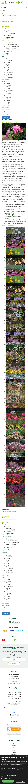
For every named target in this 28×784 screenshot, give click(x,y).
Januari (9, 59)
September (10, 72)
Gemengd (10, 90)
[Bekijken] (26, 2)
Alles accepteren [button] (7, 781)
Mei (8, 66)
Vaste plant (10, 37)
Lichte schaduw (11, 48)
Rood (8, 100)
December (10, 77)
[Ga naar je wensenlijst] (22, 2)
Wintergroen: (6, 109)
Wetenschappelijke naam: (9, 15)
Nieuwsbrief (14, 754)
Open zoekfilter (7, 14)
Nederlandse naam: (7, 22)
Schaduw (9, 51)
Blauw (9, 85)
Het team (14, 750)
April (8, 64)
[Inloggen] (5, 2)
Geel (8, 88)
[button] (14, 778)
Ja (7, 111)
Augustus (10, 71)
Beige (8, 83)
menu (2, 2)
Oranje (9, 97)
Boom (9, 30)
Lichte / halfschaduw (13, 46)
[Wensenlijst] (22, 2)
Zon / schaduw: (6, 40)
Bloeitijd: (4, 56)
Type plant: (5, 28)
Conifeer (9, 32)
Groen (9, 94)
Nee (8, 113)
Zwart (8, 105)
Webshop (14, 745)
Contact (14, 743)
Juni (8, 67)
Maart (9, 62)
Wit (8, 104)
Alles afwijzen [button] (21, 781)
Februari (9, 61)
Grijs (8, 92)
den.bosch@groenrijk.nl (14, 683)
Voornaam (7, 657)
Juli (8, 69)
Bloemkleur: (5, 81)
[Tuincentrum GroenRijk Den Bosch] (14, 2)
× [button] (26, 756)
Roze (8, 102)
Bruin (8, 87)
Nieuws (14, 752)
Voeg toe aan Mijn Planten (9, 122)
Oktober (9, 74)
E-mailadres (20, 657)
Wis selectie (5, 20)
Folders (14, 748)
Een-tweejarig (11, 34)
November (10, 76)
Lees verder (10, 766)
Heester (9, 35)
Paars (8, 99)
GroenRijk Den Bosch (14, 674)
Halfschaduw (10, 43)
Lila (8, 95)
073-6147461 (14, 681)
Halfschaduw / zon (12, 44)
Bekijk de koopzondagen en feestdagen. (14, 707)
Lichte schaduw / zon (13, 50)
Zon (8, 53)
